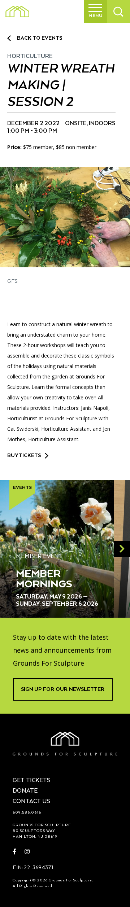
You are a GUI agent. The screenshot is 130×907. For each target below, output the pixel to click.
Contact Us (31, 801)
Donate (25, 791)
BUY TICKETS (24, 456)
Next (122, 549)
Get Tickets (32, 780)
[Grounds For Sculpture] (17, 11)
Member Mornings (44, 579)
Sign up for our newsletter (63, 689)
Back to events (39, 38)
